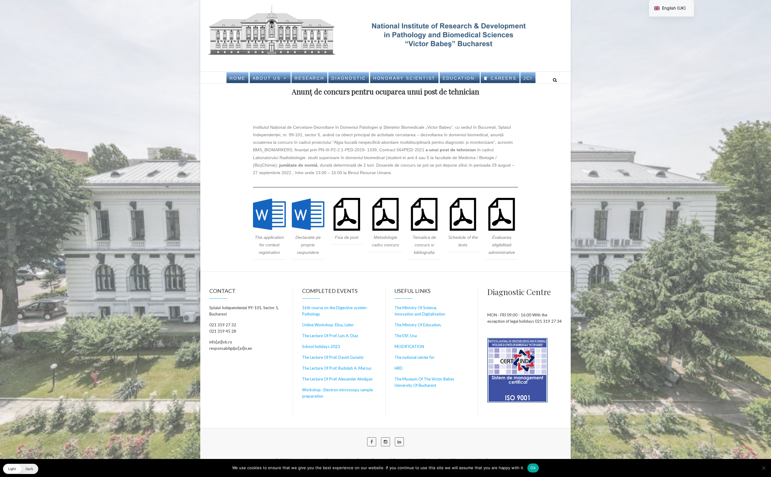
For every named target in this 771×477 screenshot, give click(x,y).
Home (237, 78)
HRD (399, 368)
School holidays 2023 (321, 346)
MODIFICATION (409, 346)
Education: (460, 78)
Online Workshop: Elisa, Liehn (328, 324)
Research (309, 78)
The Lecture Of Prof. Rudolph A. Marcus (336, 368)
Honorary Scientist (404, 78)
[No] (763, 468)
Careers (504, 78)
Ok (533, 467)
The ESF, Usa (406, 335)
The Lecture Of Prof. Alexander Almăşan (337, 379)
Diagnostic (348, 78)
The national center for (415, 357)
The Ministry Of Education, (418, 324)
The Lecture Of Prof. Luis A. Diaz (330, 335)
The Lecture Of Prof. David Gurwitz (333, 357)
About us (267, 78)
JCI (527, 78)
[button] (20, 469)
